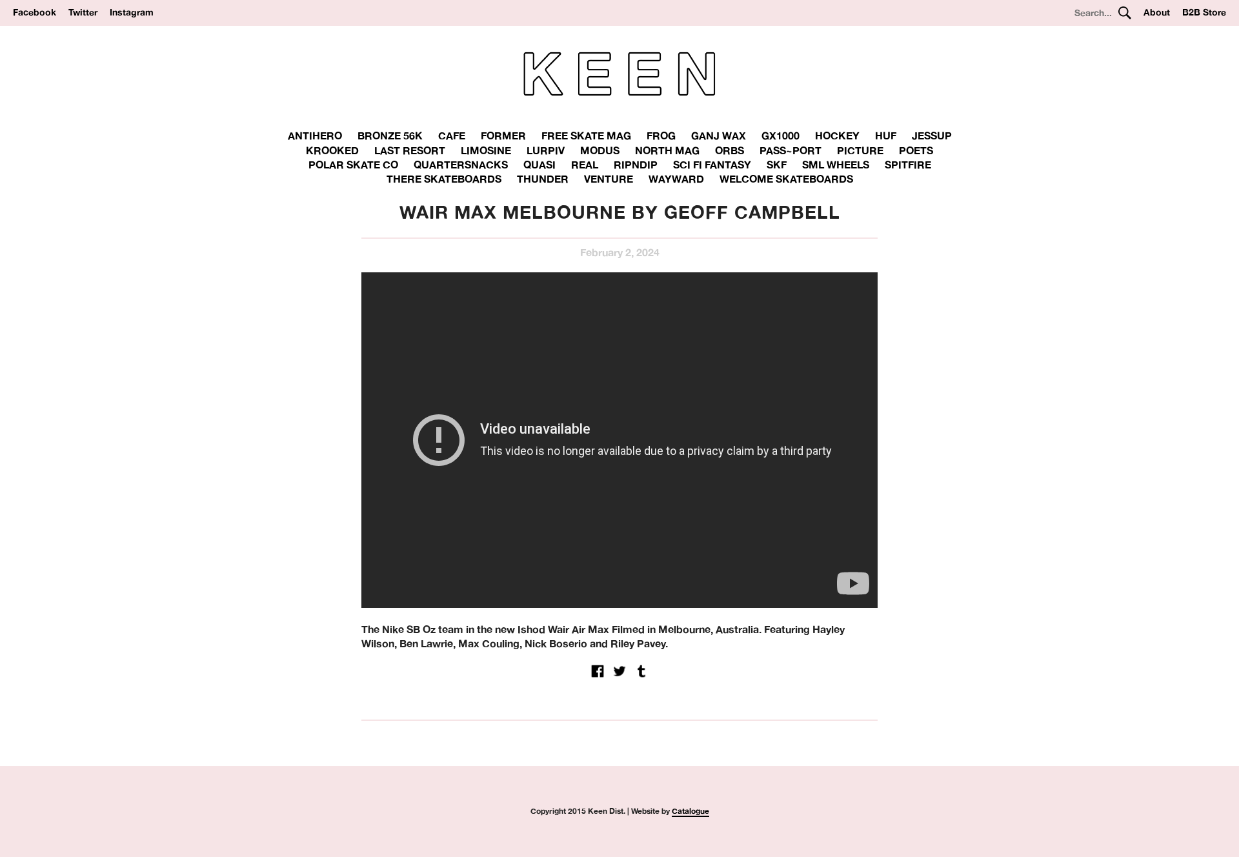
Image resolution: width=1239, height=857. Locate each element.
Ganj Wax (718, 135)
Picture (860, 150)
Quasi (539, 164)
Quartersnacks (461, 164)
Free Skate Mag (586, 135)
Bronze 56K (390, 135)
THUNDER (543, 178)
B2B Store (1204, 12)
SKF (777, 164)
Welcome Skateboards (786, 178)
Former (503, 135)
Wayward (676, 178)
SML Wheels (835, 164)
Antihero (315, 135)
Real (584, 164)
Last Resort (409, 150)
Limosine (486, 150)
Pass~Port (790, 150)
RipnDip (636, 164)
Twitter (82, 12)
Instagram (132, 12)
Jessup (932, 135)
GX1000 (780, 135)
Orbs (729, 150)
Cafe (451, 135)
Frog (661, 135)
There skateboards (444, 178)
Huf (885, 135)
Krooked (332, 150)
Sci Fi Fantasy (712, 164)
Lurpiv (546, 150)
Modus (600, 150)
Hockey (837, 135)
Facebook (34, 12)
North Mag (667, 150)
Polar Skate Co (353, 164)
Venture (608, 178)
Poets (916, 150)
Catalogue (690, 811)
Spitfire (908, 164)
